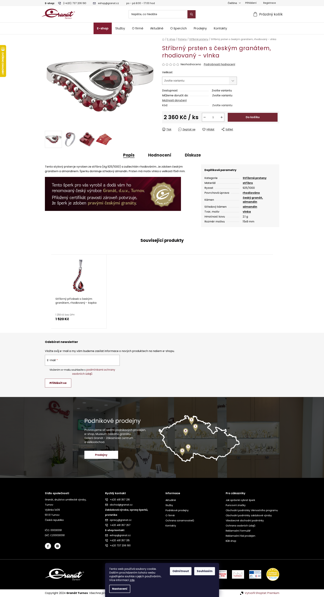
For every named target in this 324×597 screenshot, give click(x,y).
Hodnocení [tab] (159, 155)
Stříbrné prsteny (255, 178)
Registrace (269, 3)
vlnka (247, 212)
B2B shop (231, 541)
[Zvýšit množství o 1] (221, 117)
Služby (169, 505)
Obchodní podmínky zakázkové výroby (249, 515)
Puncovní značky (236, 505)
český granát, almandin (253, 200)
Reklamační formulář (238, 530)
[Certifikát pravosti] (113, 192)
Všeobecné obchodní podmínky (245, 520)
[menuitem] (103, 28)
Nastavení (119, 589)
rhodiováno (251, 193)
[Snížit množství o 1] (204, 117)
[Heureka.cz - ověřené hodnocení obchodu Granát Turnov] (270, 574)
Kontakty (170, 525)
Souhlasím (204, 571)
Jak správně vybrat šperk (240, 500)
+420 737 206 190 (120, 545)
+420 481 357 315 (120, 540)
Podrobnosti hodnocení (219, 64)
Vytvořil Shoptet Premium (262, 593)
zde (132, 580)
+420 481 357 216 (120, 499)
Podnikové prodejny (177, 510)
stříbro (248, 183)
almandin (250, 207)
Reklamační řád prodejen (240, 536)
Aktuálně (170, 500)
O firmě (170, 515)
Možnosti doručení (174, 100)
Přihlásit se (58, 383)
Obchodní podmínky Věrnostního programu (252, 510)
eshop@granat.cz (108, 3)
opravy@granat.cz (120, 520)
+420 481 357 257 (120, 525)
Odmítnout (180, 571)
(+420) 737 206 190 (74, 3)
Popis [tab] (129, 155)
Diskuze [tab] (193, 155)
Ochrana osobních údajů (240, 525)
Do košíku (253, 117)
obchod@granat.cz (121, 504)
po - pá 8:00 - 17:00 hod (140, 3)
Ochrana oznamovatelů (179, 520)
